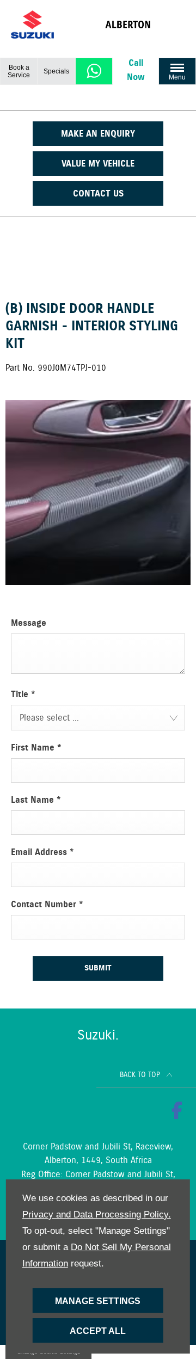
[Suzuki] (32, 24)
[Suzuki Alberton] (145, 24)
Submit (98, 968)
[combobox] (98, 717)
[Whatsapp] (94, 71)
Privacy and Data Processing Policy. (96, 1214)
